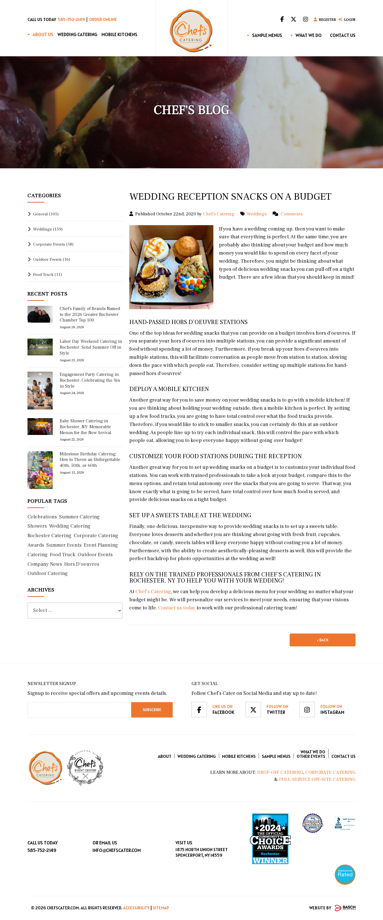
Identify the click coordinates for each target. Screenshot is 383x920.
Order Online (103, 19)
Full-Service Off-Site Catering (317, 779)
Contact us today (176, 608)
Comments (292, 214)
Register (327, 19)
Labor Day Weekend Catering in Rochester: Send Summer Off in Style (91, 347)
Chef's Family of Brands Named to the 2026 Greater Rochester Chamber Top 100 (90, 314)
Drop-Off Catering (279, 772)
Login (350, 19)
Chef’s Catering (152, 591)
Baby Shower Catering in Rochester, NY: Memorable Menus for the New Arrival (85, 426)
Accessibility (136, 907)
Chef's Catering (218, 214)
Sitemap (161, 907)
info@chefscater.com (117, 850)
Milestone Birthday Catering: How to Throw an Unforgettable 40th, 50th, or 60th (90, 460)
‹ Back (322, 639)
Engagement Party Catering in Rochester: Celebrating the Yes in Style (90, 380)
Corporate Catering (330, 772)
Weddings (257, 214)
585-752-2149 (71, 19)
